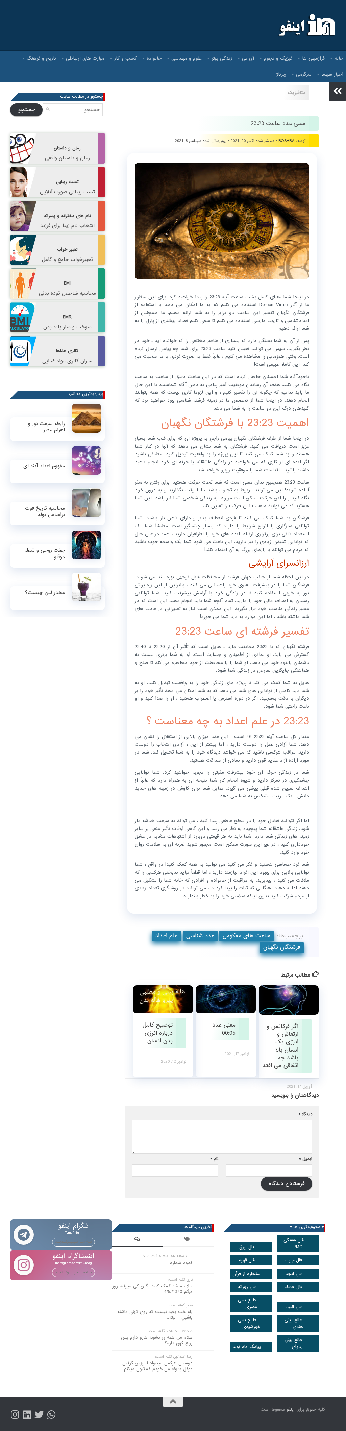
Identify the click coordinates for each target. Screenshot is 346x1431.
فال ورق (246, 1247)
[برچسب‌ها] (188, 1240)
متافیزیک (296, 92)
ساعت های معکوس (246, 936)
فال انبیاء (293, 1306)
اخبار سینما (332, 74)
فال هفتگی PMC (293, 1243)
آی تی (248, 58)
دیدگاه (305, 1114)
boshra (286, 141)
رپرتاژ (281, 74)
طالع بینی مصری (247, 1303)
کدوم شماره (181, 1262)
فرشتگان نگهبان (281, 947)
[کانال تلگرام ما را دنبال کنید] (51, 1415)
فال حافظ (293, 1286)
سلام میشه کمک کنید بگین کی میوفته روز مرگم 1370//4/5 (152, 1289)
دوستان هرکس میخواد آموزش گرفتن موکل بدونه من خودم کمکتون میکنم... (156, 1366)
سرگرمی (304, 74)
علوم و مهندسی (186, 58)
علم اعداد (166, 936)
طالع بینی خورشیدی (249, 1323)
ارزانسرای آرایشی (279, 563)
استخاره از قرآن (247, 1273)
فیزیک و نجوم (278, 58)
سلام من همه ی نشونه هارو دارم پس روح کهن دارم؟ (157, 1340)
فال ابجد (294, 1273)
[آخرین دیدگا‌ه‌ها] (137, 1240)
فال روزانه (247, 1286)
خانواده (154, 58)
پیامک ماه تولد (247, 1346)
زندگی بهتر (222, 58)
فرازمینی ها (313, 58)
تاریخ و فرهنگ (41, 58)
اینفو (291, 1409)
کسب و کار (125, 58)
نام (214, 1159)
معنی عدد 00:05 (224, 1029)
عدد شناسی (200, 936)
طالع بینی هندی (294, 1323)
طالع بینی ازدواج (294, 1343)
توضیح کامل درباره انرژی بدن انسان (158, 1033)
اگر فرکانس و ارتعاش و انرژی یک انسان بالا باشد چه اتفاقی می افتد (280, 1046)
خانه (339, 58)
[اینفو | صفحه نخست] (306, 25)
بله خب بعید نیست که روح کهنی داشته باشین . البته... (155, 1314)
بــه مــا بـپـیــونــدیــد (73, 1241)
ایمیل (305, 1159)
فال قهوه (247, 1260)
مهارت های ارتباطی (85, 58)
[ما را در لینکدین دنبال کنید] (27, 1415)
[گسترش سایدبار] (337, 91)
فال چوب (293, 1260)
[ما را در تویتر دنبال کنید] (39, 1415)
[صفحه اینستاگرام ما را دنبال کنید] (15, 1415)
